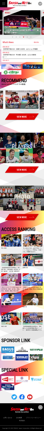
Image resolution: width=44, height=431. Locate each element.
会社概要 (19, 418)
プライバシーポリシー (33, 418)
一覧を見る (36, 42)
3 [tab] (20, 37)
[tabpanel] (22, 22)
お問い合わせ (7, 418)
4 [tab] (24, 37)
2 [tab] (16, 37)
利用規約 (22, 420)
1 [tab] (13, 37)
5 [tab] (27, 37)
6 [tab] (31, 37)
